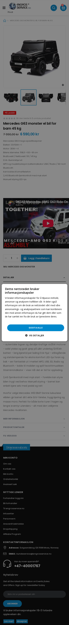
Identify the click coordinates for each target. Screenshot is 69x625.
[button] (34, 335)
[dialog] (34, 312)
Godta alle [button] (36, 327)
